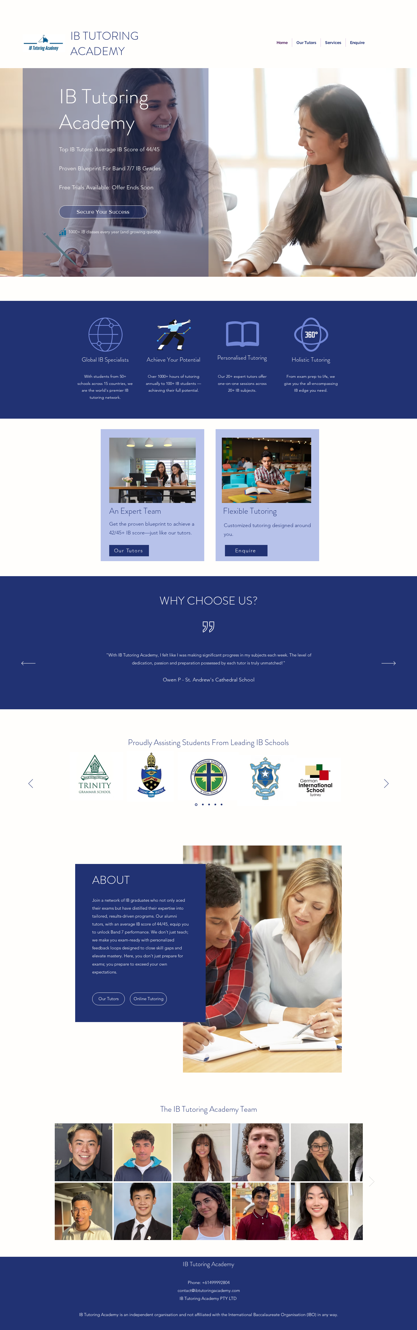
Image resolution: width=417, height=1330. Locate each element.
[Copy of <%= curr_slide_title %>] (212, 720)
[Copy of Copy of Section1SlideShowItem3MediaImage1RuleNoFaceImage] (221, 804)
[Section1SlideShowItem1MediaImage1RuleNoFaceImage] (196, 804)
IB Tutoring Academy (208, 1264)
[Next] (389, 663)
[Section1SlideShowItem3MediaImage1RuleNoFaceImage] (209, 804)
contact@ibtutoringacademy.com (209, 1290)
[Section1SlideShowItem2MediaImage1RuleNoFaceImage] (202, 804)
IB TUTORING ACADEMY (104, 43)
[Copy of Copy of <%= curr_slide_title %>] (218, 720)
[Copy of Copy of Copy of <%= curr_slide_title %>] (224, 720)
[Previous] (28, 663)
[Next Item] (371, 1181)
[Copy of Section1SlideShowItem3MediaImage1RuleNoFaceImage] (215, 804)
